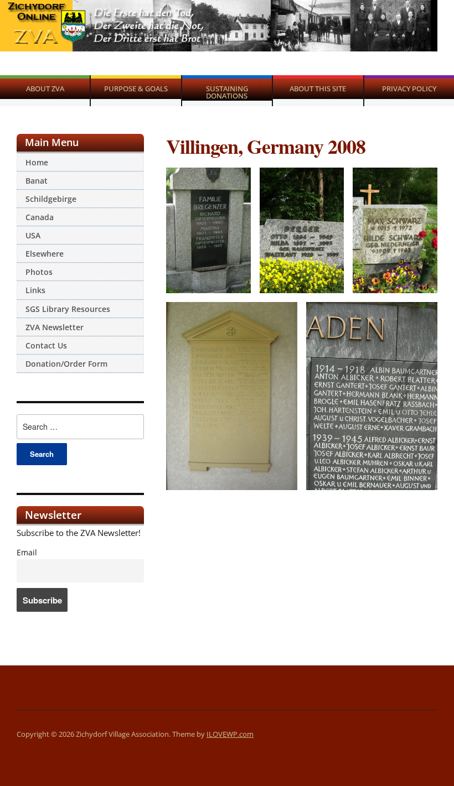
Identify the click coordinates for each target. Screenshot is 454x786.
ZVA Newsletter (54, 327)
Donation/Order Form (66, 363)
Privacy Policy (409, 88)
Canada (39, 217)
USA (32, 235)
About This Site (318, 88)
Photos (39, 272)
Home (36, 162)
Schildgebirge (50, 199)
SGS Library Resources (67, 309)
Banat (36, 180)
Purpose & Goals (136, 88)
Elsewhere (44, 253)
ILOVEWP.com (230, 734)
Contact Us (46, 345)
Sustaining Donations (227, 92)
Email (27, 553)
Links (35, 290)
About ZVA (45, 88)
